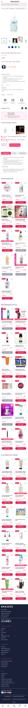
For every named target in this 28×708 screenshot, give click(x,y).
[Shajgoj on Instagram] (8, 621)
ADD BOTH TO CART (15, 145)
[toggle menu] (2, 1)
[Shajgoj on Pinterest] (10, 621)
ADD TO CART (7, 202)
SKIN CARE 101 (4, 664)
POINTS (3, 675)
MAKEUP (3, 628)
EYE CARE (3, 632)
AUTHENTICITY (4, 617)
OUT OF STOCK (21, 250)
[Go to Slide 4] (20, 39)
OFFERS (3, 646)
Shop (7, 8)
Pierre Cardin (10, 94)
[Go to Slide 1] (4, 40)
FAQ (14, 153)
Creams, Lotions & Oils (19, 8)
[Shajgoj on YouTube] (6, 621)
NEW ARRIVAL (4, 652)
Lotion (3, 91)
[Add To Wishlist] (4, 67)
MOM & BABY (4, 639)
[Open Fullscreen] (25, 35)
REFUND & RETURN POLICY (7, 682)
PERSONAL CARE (5, 636)
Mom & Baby (11, 8)
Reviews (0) (22, 153)
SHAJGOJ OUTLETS (5, 613)
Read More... (4, 82)
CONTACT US (4, 673)
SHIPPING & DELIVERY (6, 679)
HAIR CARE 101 (4, 663)
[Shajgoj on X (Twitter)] (4, 621)
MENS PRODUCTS (5, 648)
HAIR (2, 634)
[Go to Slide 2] (9, 40)
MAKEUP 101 (4, 666)
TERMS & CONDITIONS (6, 681)
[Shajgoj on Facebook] (2, 621)
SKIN (2, 630)
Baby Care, (21, 89)
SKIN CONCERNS (5, 650)
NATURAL (3, 638)
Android (18, 61)
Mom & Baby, (5, 89)
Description (6, 153)
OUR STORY (4, 609)
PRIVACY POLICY (5, 686)
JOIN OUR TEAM (5, 615)
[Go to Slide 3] (15, 40)
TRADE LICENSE (5, 684)
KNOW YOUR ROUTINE (6, 661)
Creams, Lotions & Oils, (13, 89)
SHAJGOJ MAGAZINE (6, 611)
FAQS (2, 677)
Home (3, 8)
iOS (13, 61)
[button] (14, 23)
